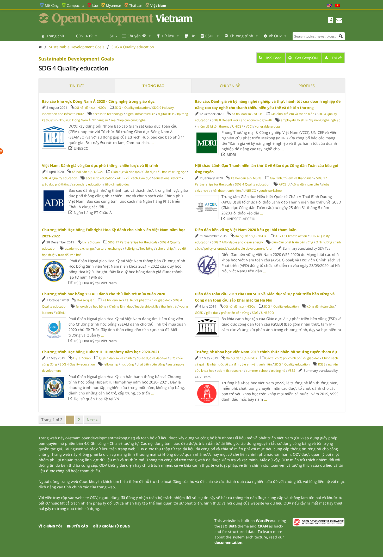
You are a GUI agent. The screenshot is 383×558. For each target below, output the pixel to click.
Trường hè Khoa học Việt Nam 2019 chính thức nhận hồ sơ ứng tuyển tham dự (266, 351)
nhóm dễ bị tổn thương (213, 126)
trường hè (278, 370)
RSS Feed (274, 57)
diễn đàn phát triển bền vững (292, 242)
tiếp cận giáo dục (117, 184)
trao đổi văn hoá (70, 255)
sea (113, 120)
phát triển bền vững (235, 312)
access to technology (108, 114)
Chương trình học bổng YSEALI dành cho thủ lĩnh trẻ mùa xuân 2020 (103, 293)
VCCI (249, 126)
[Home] (40, 46)
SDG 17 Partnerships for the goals (132, 242)
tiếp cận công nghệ (132, 120)
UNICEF (237, 126)
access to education (100, 178)
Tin (192, 35)
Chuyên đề (136, 35)
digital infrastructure (140, 114)
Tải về (336, 57)
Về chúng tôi (50, 526)
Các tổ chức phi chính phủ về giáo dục (292, 358)
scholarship (164, 248)
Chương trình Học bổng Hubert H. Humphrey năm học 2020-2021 (100, 351)
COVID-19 (84, 35)
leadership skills (146, 306)
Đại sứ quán (91, 242)
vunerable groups (268, 126)
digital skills (166, 114)
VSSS (291, 370)
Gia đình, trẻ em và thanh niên (292, 114)
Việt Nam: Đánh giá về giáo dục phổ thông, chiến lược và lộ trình (100, 165)
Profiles (307, 85)
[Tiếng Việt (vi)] (337, 5)
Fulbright (131, 248)
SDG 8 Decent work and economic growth (242, 120)
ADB (120, 178)
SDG (113, 35)
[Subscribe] (339, 20)
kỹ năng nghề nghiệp (325, 120)
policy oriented (215, 248)
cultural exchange (109, 248)
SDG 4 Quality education (133, 46)
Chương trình (241, 35)
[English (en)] (329, 5)
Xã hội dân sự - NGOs (90, 107)
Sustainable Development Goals (76, 46)
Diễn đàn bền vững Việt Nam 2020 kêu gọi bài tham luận (245, 229)
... (152, 142)
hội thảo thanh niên (227, 190)
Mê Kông (52, 5)
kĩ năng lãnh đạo (121, 306)
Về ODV (275, 35)
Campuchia (75, 5)
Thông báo (153, 85)
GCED (199, 312)
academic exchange (79, 248)
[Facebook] (330, 20)
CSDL (209, 35)
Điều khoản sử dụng (111, 526)
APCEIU (284, 184)
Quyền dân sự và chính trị (117, 358)
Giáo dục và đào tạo (125, 172)
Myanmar (113, 5)
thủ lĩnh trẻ (169, 306)
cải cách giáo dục (138, 178)
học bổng (146, 248)
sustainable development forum (251, 248)
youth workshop (270, 190)
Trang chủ (55, 35)
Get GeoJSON (306, 57)
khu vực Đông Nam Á (75, 120)
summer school (257, 370)
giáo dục (212, 312)
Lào (95, 5)
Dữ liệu (168, 35)
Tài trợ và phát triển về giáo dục (147, 300)
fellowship (83, 306)
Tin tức (77, 85)
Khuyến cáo (77, 526)
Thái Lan (135, 5)
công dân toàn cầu (305, 184)
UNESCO (249, 190)
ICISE (321, 364)
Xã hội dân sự (112, 300)
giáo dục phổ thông (56, 184)
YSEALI (60, 312)
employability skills (294, 120)
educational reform (167, 178)
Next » (92, 419)
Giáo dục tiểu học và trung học (164, 172)
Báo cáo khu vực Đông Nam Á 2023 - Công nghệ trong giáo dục (98, 101)
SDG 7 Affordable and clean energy (237, 242)
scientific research (230, 370)
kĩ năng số (100, 120)
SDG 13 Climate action (290, 236)
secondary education (87, 184)
